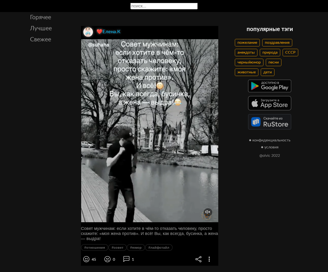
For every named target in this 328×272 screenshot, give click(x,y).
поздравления (277, 42)
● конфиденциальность (270, 140)
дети (267, 72)
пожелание (247, 42)
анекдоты (246, 52)
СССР (290, 52)
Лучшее (41, 28)
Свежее (40, 40)
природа (270, 52)
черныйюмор (249, 62)
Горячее (40, 17)
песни (273, 62)
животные (246, 72)
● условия (270, 147)
